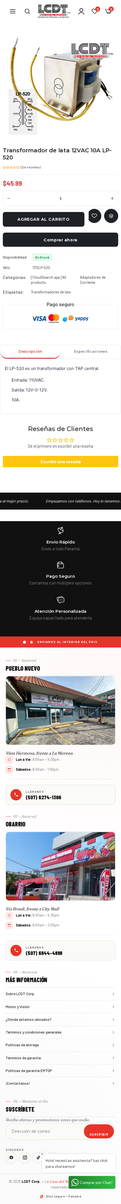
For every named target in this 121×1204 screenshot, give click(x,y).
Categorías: (15, 277)
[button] (11, 166)
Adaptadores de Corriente (93, 280)
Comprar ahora (60, 239)
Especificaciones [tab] (90, 351)
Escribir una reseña (61, 461)
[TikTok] (38, 1157)
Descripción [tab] (30, 351)
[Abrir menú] (12, 11)
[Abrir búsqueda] (27, 11)
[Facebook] (11, 1157)
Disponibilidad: (15, 257)
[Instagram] (24, 1157)
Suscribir (98, 1134)
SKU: (7, 267)
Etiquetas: (13, 291)
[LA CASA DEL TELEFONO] (54, 11)
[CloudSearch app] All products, (48, 280)
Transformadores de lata (51, 292)
